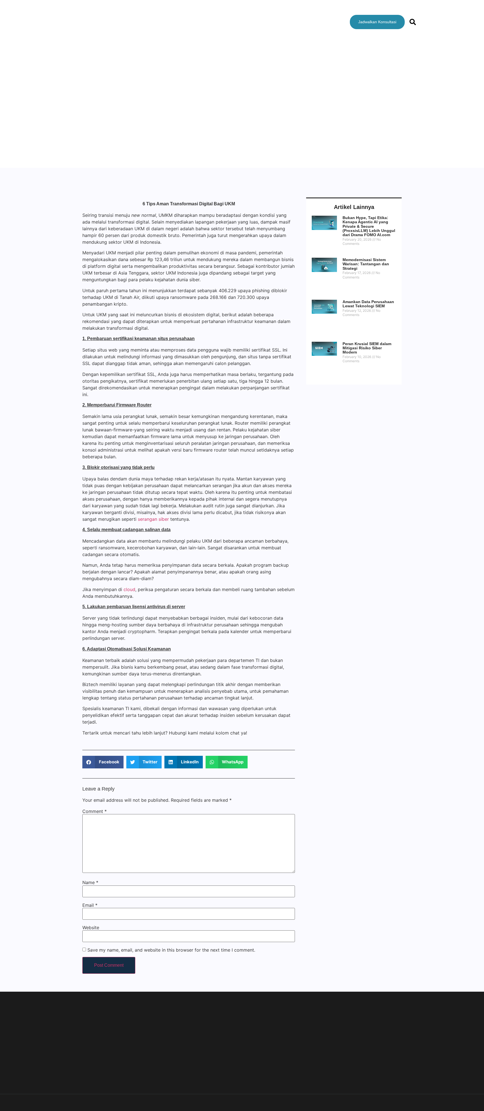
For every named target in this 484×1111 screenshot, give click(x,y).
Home (168, 22)
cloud (129, 589)
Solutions (227, 22)
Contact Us (287, 22)
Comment (94, 811)
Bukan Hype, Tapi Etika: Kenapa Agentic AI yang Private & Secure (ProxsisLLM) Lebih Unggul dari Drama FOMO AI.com (369, 226)
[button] (103, 762)
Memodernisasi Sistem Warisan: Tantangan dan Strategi (366, 264)
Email (89, 905)
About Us (196, 22)
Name (90, 882)
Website (90, 927)
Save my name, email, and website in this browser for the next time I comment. (171, 950)
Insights (256, 22)
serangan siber (153, 519)
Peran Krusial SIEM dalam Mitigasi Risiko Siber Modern (367, 348)
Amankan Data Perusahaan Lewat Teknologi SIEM (368, 303)
